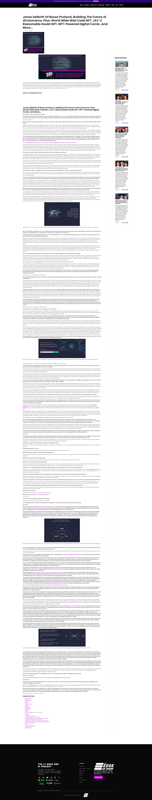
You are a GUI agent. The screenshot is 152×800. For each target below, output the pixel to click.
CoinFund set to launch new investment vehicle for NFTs (48, 572)
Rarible (94, 405)
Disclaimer (40, 790)
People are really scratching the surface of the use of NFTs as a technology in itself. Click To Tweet (46, 677)
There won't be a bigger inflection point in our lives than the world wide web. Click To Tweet (45, 585)
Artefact (33, 411)
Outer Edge (101, 5)
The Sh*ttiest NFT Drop (43, 494)
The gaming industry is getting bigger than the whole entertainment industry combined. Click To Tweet (48, 261)
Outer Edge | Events (84, 768)
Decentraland (49, 234)
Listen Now (95, 1)
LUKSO (63, 421)
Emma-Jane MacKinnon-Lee (31, 712)
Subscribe (98, 777)
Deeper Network (39, 289)
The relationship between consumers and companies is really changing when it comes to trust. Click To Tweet (49, 142)
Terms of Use (52, 790)
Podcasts (107, 5)
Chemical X (33, 494)
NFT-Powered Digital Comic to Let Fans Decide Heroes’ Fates (71, 606)
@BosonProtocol (33, 685)
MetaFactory (26, 407)
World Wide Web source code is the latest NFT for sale (44, 506)
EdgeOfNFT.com (89, 690)
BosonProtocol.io (48, 685)
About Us (81, 766)
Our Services (82, 780)
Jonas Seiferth (79, 85)
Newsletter (93, 5)
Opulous (25, 419)
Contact (121, 5)
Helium (54, 289)
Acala (50, 587)
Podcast (81, 773)
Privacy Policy (46, 790)
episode (63, 580)
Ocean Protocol (43, 371)
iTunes (62, 690)
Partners (86, 5)
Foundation (25, 406)
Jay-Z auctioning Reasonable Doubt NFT (73, 554)
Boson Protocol (97, 85)
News (113, 5)
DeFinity (46, 289)
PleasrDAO (91, 469)
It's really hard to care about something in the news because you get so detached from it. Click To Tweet (48, 417)
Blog (116, 5)
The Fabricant (26, 411)
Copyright (57, 790)
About (81, 5)
